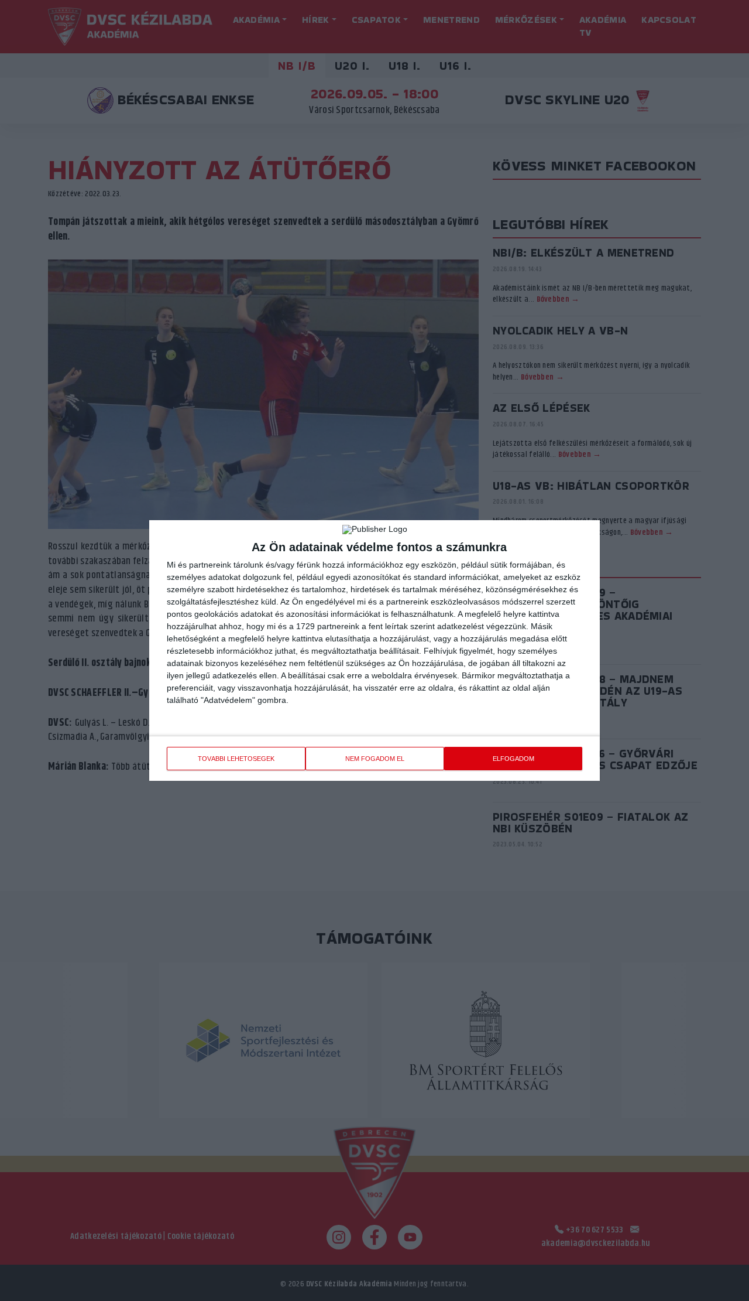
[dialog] (374, 650)
